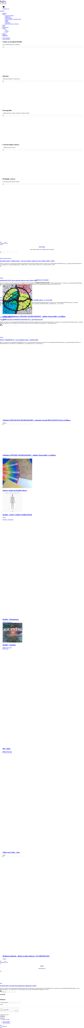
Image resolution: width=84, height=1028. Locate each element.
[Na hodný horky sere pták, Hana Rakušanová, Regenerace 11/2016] (4, 971)
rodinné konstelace (7, 258)
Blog (1, 983)
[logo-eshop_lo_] (2, 11)
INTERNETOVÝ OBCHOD (42, 280)
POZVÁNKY (42, 246)
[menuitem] (43, 13)
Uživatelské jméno (4, 1002)
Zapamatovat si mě (4, 1014)
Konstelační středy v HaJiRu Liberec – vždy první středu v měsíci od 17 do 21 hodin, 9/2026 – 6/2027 (27, 261)
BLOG (42, 966)
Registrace (2, 1017)
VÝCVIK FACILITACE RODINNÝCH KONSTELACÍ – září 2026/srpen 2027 (21, 319)
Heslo (1, 1004)
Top (1, 1027)
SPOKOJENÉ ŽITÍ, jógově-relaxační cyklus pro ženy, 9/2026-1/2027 (18, 280)
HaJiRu (1, 258)
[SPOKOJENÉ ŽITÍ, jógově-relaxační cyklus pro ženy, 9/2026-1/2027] (8, 266)
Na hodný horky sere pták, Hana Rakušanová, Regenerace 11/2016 (18, 985)
